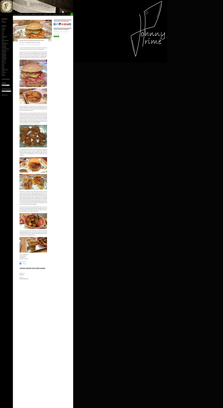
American (21, 40)
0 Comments (38, 44)
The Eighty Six (4, 60)
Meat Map (63, 14)
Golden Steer (4, 57)
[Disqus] (32, 299)
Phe (2, 32)
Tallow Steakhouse (4, 36)
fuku (33, 268)
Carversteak (3, 53)
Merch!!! (3, 21)
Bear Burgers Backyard (5, 40)
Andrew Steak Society (5, 43)
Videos (59, 14)
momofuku (43, 268)
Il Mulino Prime (4, 72)
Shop (14, 14)
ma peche (37, 268)
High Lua (3, 65)
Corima (3, 39)
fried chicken (28, 268)
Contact (68, 14)
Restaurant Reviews (40, 40)
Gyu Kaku (3, 68)
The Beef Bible (4, 22)
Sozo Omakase (4, 47)
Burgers (25, 40)
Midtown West (33, 40)
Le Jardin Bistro (4, 46)
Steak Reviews (20, 14)
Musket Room (4, 54)
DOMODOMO (4, 55)
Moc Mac (3, 71)
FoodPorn (55, 14)
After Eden (3, 29)
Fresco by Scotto (4, 51)
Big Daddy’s (22, 274)
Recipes (50, 14)
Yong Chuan (3, 75)
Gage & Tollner (4, 44)
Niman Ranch (29, 152)
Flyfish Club (3, 37)
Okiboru (3, 61)
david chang (22, 268)
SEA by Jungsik (4, 62)
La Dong (3, 30)
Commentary (45, 14)
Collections (27, 14)
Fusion (28, 40)
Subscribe (56, 36)
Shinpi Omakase (4, 58)
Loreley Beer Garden (5, 69)
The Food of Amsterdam (5, 48)
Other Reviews (33, 14)
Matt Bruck (39, 149)
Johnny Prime (31, 44)
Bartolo (3, 64)
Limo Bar (3, 33)
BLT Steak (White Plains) (24, 278)
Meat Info (40, 14)
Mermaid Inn (4, 50)
